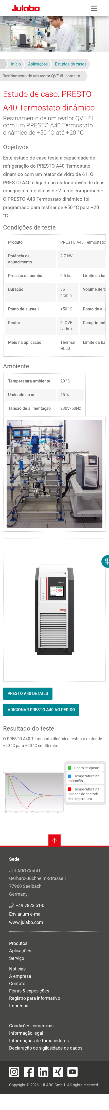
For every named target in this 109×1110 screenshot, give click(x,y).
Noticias (17, 968)
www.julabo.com (26, 922)
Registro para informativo (34, 998)
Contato (17, 983)
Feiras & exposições (29, 990)
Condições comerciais (31, 1025)
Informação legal (26, 1033)
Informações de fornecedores (39, 1040)
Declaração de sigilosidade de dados (45, 1048)
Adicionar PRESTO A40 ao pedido (41, 709)
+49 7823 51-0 (30, 905)
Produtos (18, 943)
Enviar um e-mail (26, 914)
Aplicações (20, 950)
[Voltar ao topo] (54, 840)
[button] (33, 792)
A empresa (20, 976)
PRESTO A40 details (28, 693)
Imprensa (18, 1005)
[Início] (26, 8)
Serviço (16, 958)
